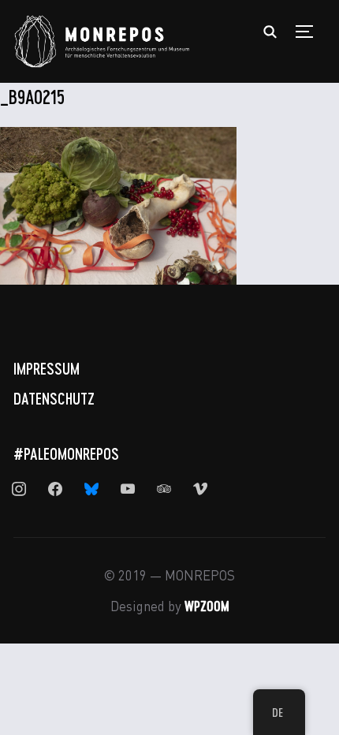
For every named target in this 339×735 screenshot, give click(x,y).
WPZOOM (206, 606)
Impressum (46, 368)
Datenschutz (54, 398)
